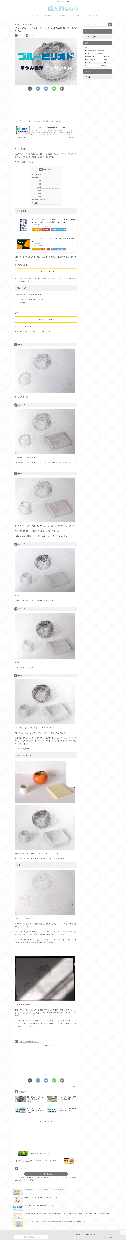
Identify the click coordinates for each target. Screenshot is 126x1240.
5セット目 (39, 193)
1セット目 (39, 181)
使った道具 (37, 174)
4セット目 (39, 190)
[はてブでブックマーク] (46, 88)
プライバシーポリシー (100, 1234)
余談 (35, 203)
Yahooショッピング (58, 229)
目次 (45, 169)
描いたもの (37, 177)
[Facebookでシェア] (38, 88)
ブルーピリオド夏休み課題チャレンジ (29, 1041)
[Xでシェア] (30, 88)
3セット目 (39, 187)
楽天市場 (46, 229)
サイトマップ (88, 1234)
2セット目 (39, 184)
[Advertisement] (46, 106)
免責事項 (109, 1234)
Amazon (36, 229)
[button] (62, 88)
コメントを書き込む (46, 1174)
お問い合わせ (79, 1234)
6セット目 (39, 196)
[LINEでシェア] (54, 88)
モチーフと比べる (39, 199)
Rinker (39, 224)
